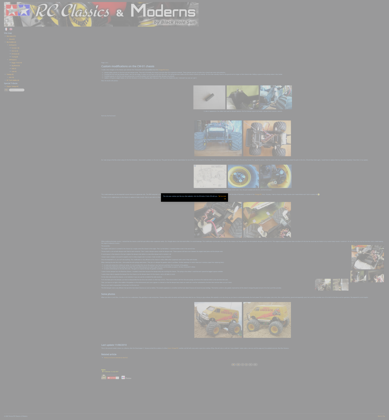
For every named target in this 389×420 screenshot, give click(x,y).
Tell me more (222, 196)
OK (225, 199)
